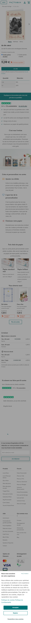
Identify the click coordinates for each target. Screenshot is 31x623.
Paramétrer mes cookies (15, 619)
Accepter (15, 607)
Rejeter (15, 613)
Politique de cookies (8, 600)
